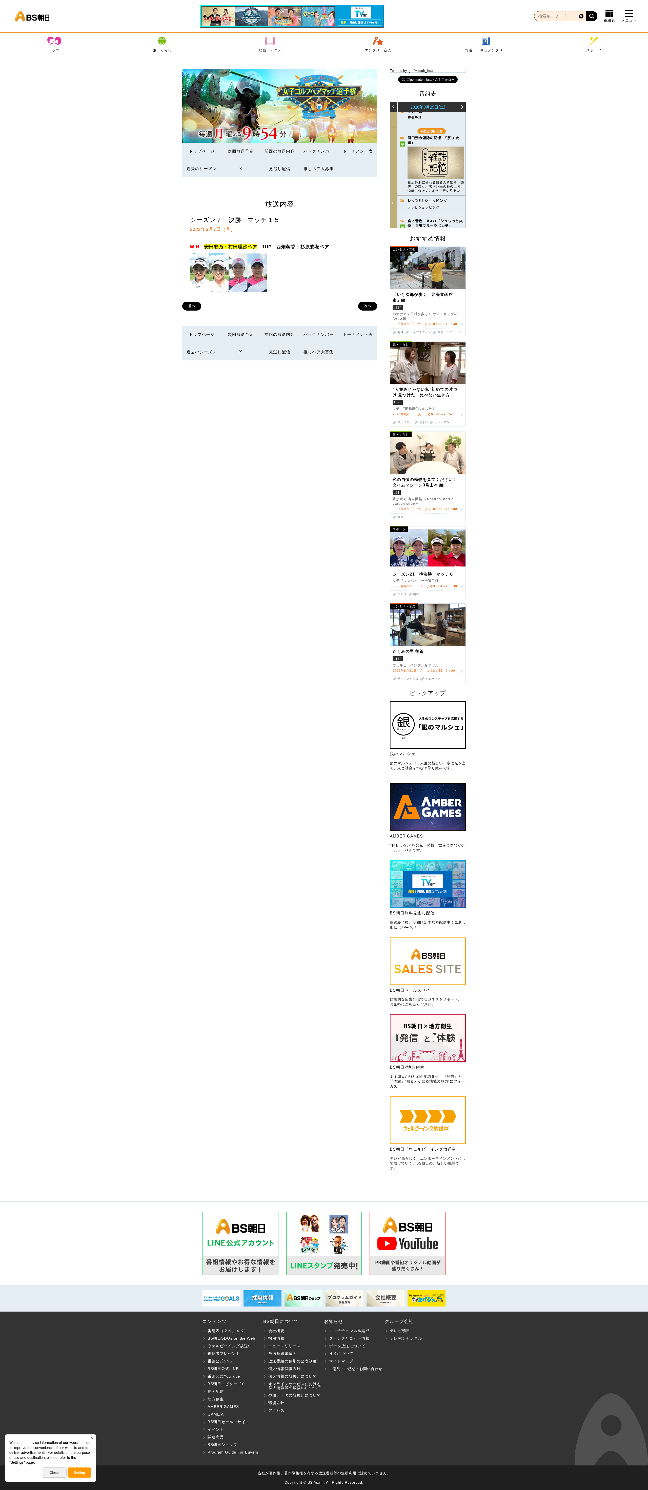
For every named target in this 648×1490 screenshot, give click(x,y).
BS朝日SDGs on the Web (231, 1338)
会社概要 (276, 1331)
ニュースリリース (284, 1346)
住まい (423, 422)
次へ (367, 306)
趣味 (401, 332)
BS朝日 (32, 16)
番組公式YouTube (224, 1376)
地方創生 (216, 1399)
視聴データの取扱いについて (294, 1395)
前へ (191, 306)
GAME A (216, 1414)
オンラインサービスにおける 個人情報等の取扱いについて (292, 1386)
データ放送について (347, 1346)
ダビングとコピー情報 (349, 1338)
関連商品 (216, 1437)
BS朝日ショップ (222, 1444)
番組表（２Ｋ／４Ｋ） (228, 1331)
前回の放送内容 (280, 151)
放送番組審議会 (282, 1353)
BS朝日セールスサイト (229, 1422)
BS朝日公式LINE (223, 1368)
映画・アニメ (270, 50)
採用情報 (276, 1338)
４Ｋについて (341, 1353)
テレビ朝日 (400, 1331)
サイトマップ (341, 1361)
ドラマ (54, 50)
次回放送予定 (241, 151)
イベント (216, 1429)
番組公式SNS (220, 1361)
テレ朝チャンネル (406, 1338)
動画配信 (216, 1391)
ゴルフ (402, 594)
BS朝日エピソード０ (227, 1384)
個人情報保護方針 (284, 1368)
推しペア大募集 (318, 169)
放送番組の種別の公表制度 (292, 1361)
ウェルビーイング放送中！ (232, 1346)
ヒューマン (442, 422)
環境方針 (276, 1403)
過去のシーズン (202, 169)
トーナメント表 (358, 151)
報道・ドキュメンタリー (486, 50)
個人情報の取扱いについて (292, 1376)
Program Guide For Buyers (233, 1452)
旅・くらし (162, 50)
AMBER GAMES (223, 1406)
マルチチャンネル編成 (349, 1331)
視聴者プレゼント (224, 1353)
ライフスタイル (420, 332)
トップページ (202, 151)
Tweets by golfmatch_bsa (411, 71)
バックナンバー (318, 151)
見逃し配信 (279, 169)
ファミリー (405, 422)
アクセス (276, 1410)
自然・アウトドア (450, 332)
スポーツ (593, 50)
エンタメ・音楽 (378, 50)
